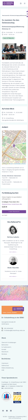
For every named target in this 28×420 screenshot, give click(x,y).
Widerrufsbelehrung (7, 368)
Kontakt (4, 349)
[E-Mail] (27, 11)
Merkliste (4, 354)
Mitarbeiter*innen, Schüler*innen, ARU (12, 204)
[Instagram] (7, 410)
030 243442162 (8, 328)
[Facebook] (3, 410)
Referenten (5, 345)
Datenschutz (5, 365)
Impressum (5, 363)
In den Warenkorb (14, 211)
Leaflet (11, 163)
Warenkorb (5, 351)
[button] (14, 145)
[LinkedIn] (10, 410)
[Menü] (24, 3)
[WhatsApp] (27, 16)
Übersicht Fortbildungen (9, 342)
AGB (3, 370)
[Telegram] (27, 14)
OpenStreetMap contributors (20, 163)
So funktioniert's (6, 347)
